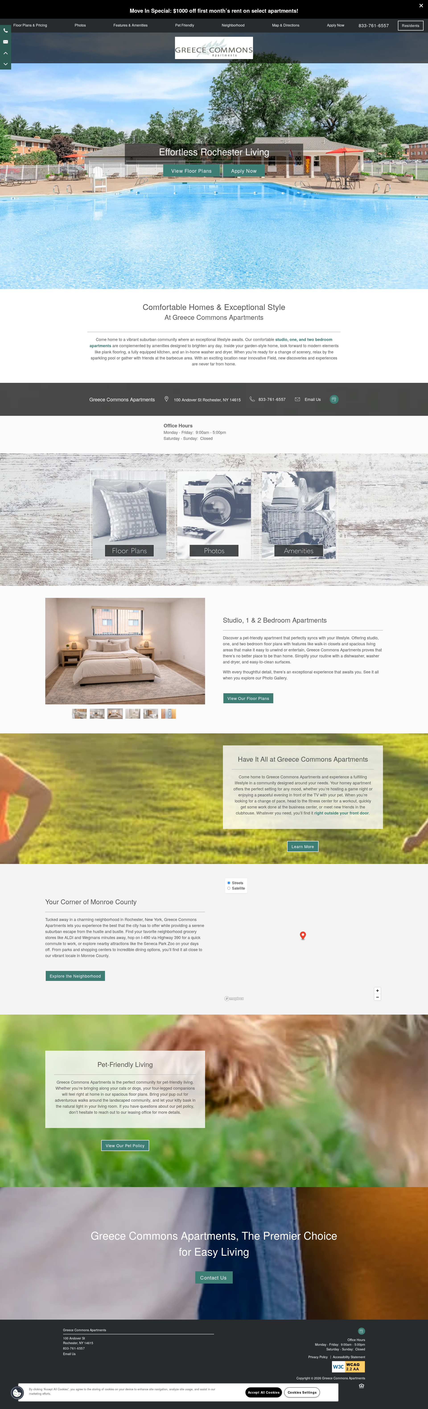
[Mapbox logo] (234, 998)
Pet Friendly (184, 25)
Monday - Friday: (178, 432)
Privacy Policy (318, 1357)
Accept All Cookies (264, 1392)
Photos (80, 25)
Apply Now (335, 25)
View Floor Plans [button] (191, 170)
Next (211, 651)
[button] (421, 5)
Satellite (238, 888)
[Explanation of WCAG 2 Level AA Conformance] (348, 1366)
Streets (237, 882)
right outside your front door (341, 813)
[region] (178, 1392)
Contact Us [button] (214, 1277)
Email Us (313, 399)
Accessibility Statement (349, 1357)
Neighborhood (233, 25)
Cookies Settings (302, 1392)
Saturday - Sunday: (181, 438)
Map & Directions (285, 25)
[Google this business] (334, 398)
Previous (38, 651)
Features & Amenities (130, 25)
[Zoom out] (377, 997)
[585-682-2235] (5, 30)
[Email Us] (5, 41)
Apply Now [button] (244, 170)
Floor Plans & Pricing (30, 25)
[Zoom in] (377, 990)
